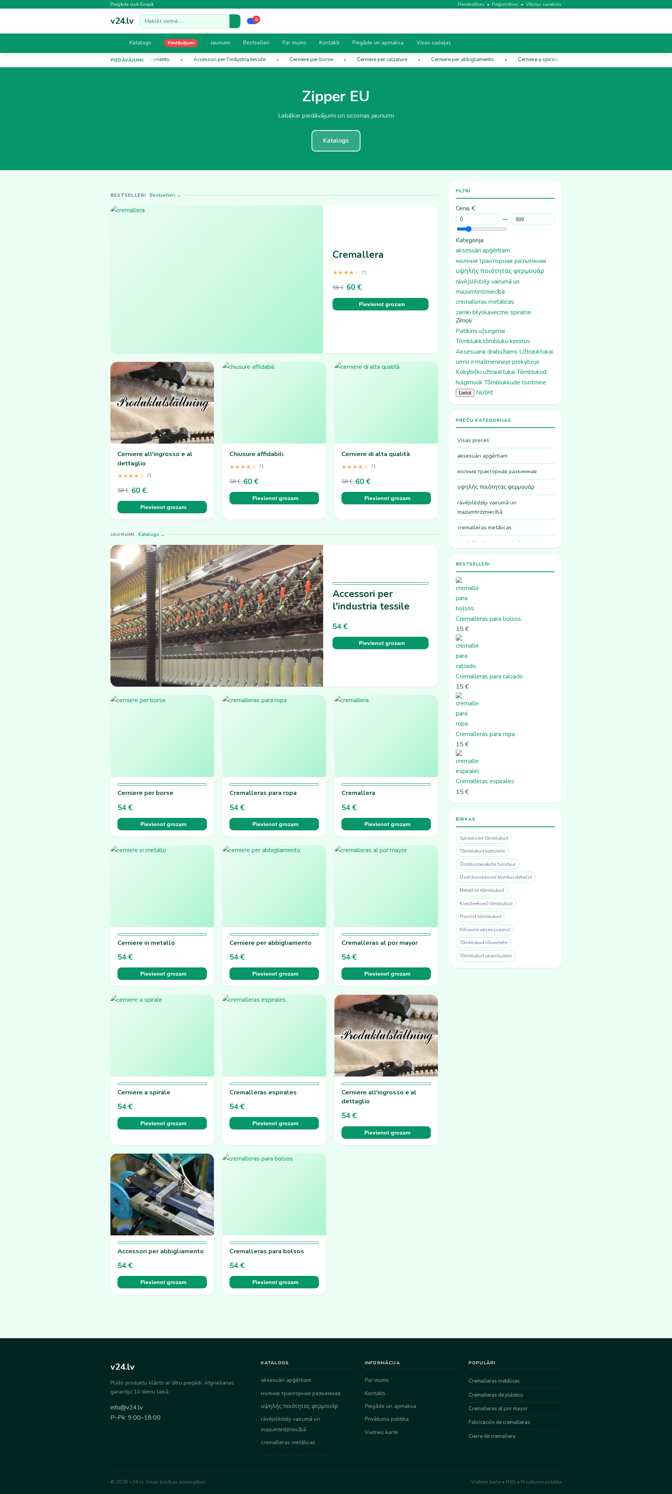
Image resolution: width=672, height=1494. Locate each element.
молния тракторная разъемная (501, 261)
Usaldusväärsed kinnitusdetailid (496, 877)
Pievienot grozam (382, 304)
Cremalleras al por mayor (379, 943)
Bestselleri (256, 42)
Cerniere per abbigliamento (454, 59)
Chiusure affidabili (256, 454)
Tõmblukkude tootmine (515, 382)
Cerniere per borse (303, 59)
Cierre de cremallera (492, 1436)
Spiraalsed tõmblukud (484, 838)
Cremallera (358, 254)
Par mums (294, 42)
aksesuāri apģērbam (483, 250)
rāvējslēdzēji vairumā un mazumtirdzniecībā (486, 507)
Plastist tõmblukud (480, 916)
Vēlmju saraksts (544, 4)
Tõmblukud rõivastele (483, 942)
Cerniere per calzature (374, 59)
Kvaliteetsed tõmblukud (486, 903)
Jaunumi (220, 42)
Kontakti (329, 42)
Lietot (465, 393)
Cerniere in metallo (146, 943)
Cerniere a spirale (530, 59)
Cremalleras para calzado (489, 676)
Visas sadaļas (433, 42)
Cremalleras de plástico (496, 1395)
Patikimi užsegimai (480, 331)
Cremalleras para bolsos (266, 1251)
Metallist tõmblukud (482, 890)
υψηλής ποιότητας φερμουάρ (500, 271)
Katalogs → (151, 534)
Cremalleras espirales (263, 1092)
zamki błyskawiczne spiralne (493, 312)
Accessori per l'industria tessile (221, 59)
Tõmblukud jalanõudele (486, 955)
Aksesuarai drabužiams (487, 351)
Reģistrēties (505, 4)
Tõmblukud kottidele (482, 850)
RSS (511, 1481)
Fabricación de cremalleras (499, 1422)
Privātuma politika (387, 1419)
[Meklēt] (234, 21)
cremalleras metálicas (485, 302)
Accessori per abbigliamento (160, 1251)
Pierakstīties (471, 4)
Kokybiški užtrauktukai (485, 372)
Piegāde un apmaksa (378, 42)
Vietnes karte (381, 1432)
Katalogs (140, 42)
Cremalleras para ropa (263, 793)
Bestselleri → (165, 195)
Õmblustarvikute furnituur (488, 864)
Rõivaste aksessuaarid (485, 929)
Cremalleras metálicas (494, 1381)
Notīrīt (484, 392)
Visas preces (473, 440)
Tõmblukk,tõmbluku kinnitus (493, 341)
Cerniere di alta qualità (375, 454)
